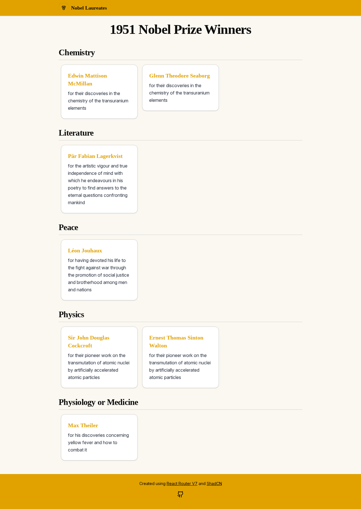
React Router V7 (182, 483)
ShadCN (214, 483)
